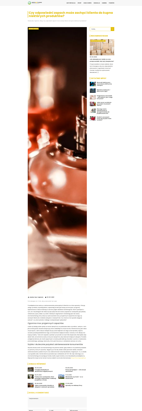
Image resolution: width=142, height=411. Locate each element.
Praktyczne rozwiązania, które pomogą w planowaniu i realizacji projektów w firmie (45, 378)
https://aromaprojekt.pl (78, 358)
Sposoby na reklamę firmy (73, 385)
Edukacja (97, 3)
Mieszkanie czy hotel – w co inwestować (74, 377)
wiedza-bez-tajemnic (36, 297)
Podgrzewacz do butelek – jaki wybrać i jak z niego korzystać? (105, 97)
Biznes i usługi (33, 28)
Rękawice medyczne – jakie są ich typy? (104, 90)
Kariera (104, 3)
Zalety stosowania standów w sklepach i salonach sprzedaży (44, 386)
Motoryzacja (71, 3)
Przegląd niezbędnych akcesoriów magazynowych (44, 370)
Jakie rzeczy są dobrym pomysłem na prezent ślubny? (104, 104)
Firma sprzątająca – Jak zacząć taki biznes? (75, 370)
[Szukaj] (112, 29)
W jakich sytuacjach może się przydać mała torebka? (104, 118)
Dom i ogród (87, 3)
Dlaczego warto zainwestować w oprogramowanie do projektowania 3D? (103, 111)
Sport (79, 3)
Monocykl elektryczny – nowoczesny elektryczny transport (104, 84)
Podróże (111, 3)
